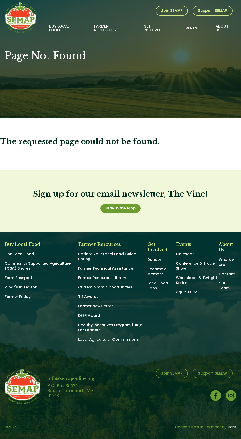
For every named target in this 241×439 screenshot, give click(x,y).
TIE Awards (88, 296)
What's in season (21, 287)
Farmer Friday (18, 296)
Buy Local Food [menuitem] (59, 28)
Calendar (185, 254)
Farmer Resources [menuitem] (105, 28)
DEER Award (89, 315)
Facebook (215, 395)
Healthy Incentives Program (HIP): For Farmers (110, 327)
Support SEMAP (212, 10)
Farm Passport (18, 277)
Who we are (226, 262)
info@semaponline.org (71, 378)
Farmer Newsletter (95, 306)
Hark (232, 427)
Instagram (231, 395)
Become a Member (157, 271)
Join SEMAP (172, 10)
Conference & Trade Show (195, 266)
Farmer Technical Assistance (105, 268)
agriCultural (187, 292)
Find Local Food (19, 254)
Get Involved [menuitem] (152, 28)
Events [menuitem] (190, 28)
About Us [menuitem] (222, 28)
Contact (227, 274)
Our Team (224, 285)
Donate (154, 259)
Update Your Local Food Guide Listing (107, 256)
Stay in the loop (120, 208)
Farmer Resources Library (102, 277)
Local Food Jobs (157, 285)
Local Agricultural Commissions (108, 339)
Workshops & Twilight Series (196, 280)
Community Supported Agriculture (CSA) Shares (38, 266)
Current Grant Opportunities (105, 287)
